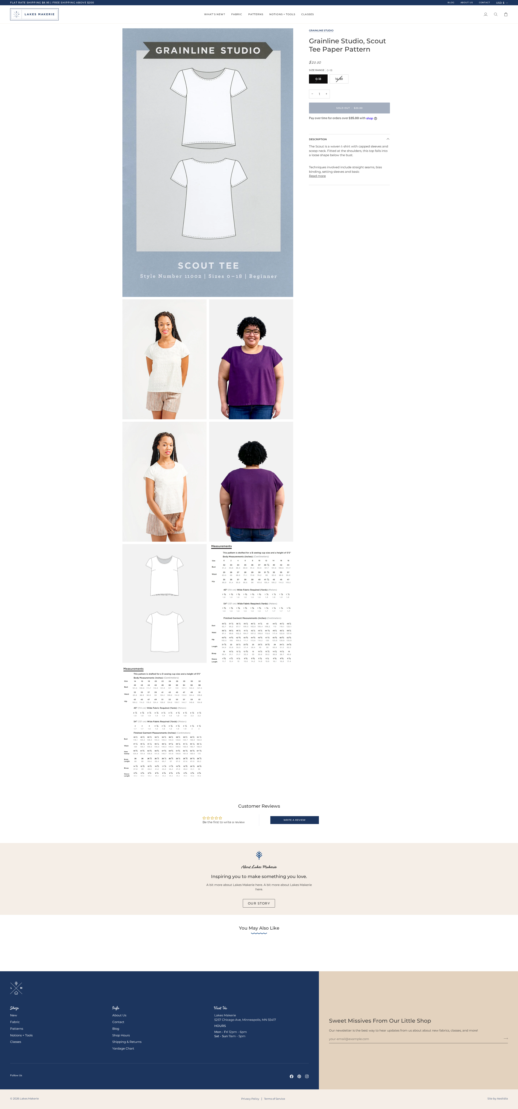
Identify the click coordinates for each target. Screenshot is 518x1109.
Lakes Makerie (29, 1098)
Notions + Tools (21, 1035)
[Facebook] (291, 1076)
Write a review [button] (294, 820)
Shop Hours (121, 1035)
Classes (15, 1042)
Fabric (15, 1022)
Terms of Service (274, 1098)
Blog (115, 1029)
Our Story (259, 903)
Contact (118, 1022)
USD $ (500, 2)
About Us (119, 1015)
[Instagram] (307, 1076)
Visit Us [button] (220, 1008)
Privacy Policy (250, 1098)
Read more (317, 176)
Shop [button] (14, 1008)
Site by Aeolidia (497, 1098)
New (13, 1015)
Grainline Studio (321, 30)
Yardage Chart (123, 1048)
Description (318, 139)
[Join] (504, 1038)
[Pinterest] (299, 1076)
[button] (214, 14)
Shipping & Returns (126, 1042)
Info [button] (115, 1008)
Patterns (16, 1029)
